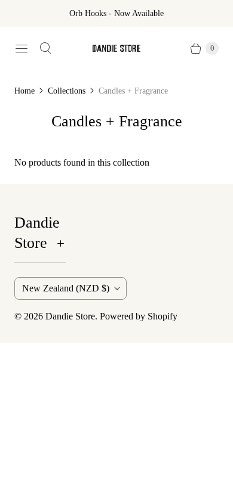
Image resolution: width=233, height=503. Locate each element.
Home (24, 90)
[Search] (45, 48)
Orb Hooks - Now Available (116, 13)
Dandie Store (70, 316)
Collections (66, 90)
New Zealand (65, 288)
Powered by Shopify (138, 316)
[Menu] (21, 48)
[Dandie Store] (116, 48)
